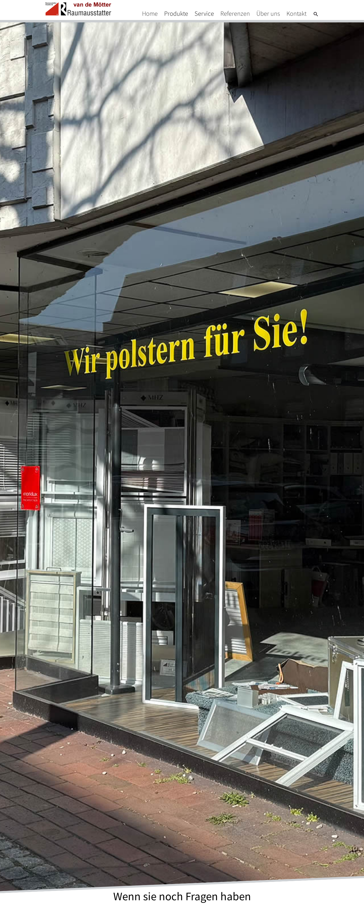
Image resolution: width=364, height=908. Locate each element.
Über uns (268, 13)
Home (150, 13)
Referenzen (235, 13)
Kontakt (296, 13)
